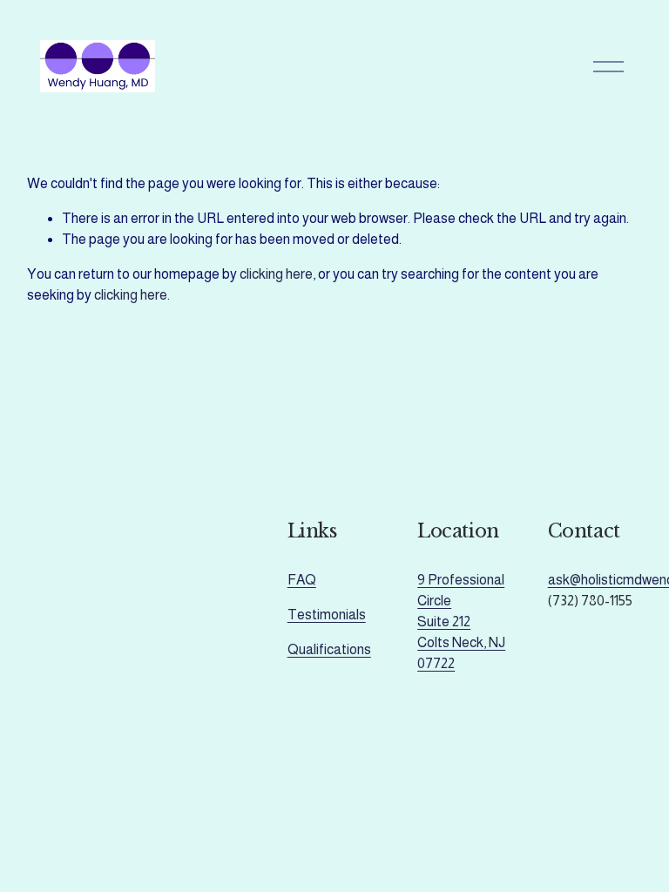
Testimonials (326, 614)
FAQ (301, 579)
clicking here (276, 274)
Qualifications (329, 649)
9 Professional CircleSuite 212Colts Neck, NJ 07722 (461, 621)
